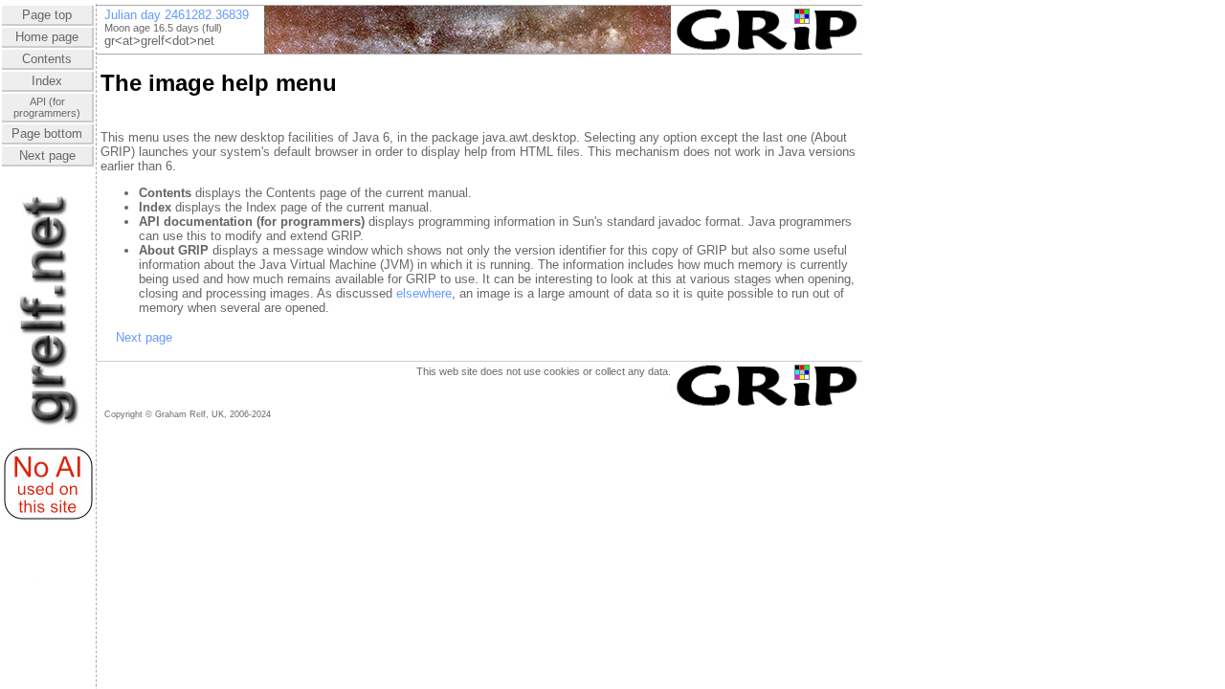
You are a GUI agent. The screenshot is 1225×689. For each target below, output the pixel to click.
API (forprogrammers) (46, 107)
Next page (47, 155)
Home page (46, 37)
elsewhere (424, 293)
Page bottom (46, 133)
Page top (47, 15)
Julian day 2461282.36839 (176, 15)
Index (47, 81)
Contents (47, 59)
